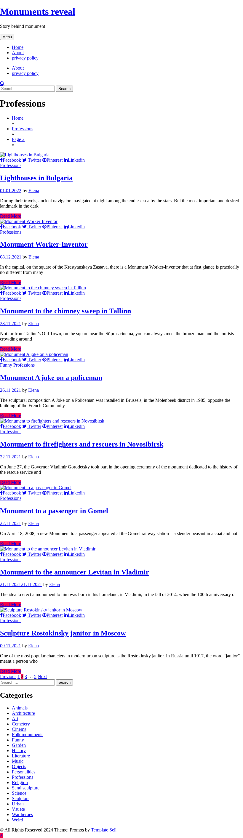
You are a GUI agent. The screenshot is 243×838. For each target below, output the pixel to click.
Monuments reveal (37, 11)
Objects (19, 766)
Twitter (34, 160)
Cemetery (21, 723)
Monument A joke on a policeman (51, 377)
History (19, 750)
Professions (10, 165)
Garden (19, 745)
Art (15, 718)
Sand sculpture (25, 787)
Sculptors (20, 798)
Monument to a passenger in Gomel (54, 511)
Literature (21, 755)
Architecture (23, 713)
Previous (8, 676)
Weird (17, 819)
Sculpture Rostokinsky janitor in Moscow (63, 633)
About (18, 52)
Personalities (23, 771)
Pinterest (55, 160)
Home (17, 47)
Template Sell (103, 829)
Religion (20, 782)
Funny (6, 364)
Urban (18, 803)
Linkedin (76, 160)
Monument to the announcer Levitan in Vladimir (74, 572)
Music (17, 761)
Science (19, 793)
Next (42, 676)
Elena (33, 190)
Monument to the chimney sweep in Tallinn (65, 311)
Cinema (19, 729)
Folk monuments (27, 734)
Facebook (12, 160)
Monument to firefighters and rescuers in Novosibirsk (81, 444)
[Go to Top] (1, 835)
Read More (10, 216)
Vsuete (18, 809)
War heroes (22, 814)
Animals (20, 707)
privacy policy (25, 57)
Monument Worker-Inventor (44, 244)
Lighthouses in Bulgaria (36, 178)
